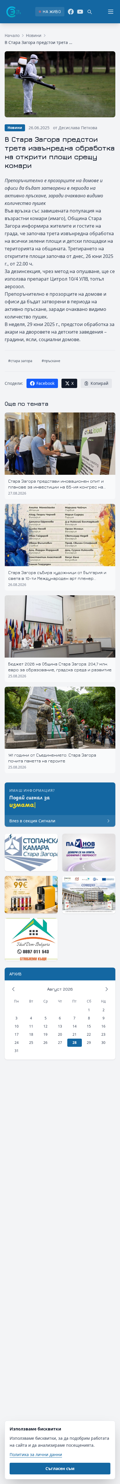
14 (75, 1026)
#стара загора (20, 360)
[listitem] (49, 11)
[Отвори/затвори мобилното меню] (110, 11)
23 (103, 1034)
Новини (33, 35)
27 (60, 1042)
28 (75, 1042)
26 (45, 1042)
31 (17, 1050)
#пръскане (51, 360)
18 (31, 1034)
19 (45, 1034)
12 (45, 1026)
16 (103, 1026)
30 (103, 1042)
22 (89, 1034)
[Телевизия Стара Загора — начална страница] (13, 12)
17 (17, 1034)
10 (17, 1026)
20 (60, 1034)
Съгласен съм (60, 1468)
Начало (12, 35)
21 (75, 1034)
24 (17, 1042)
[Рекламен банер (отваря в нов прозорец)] (31, 852)
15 (89, 1026)
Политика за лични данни (36, 1454)
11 (31, 1026)
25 (31, 1042)
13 (60, 1026)
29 (89, 1042)
